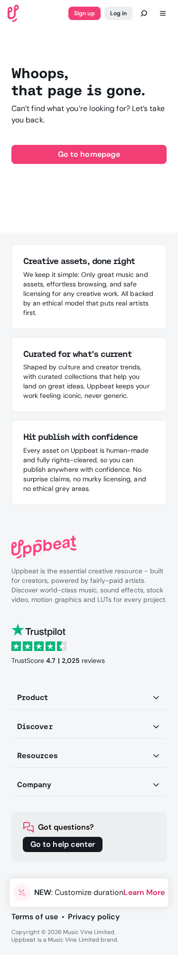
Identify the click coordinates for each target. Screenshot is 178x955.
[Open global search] (143, 13)
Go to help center (62, 844)
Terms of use (34, 917)
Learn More (144, 892)
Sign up (84, 13)
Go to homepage (89, 154)
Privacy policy (94, 917)
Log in (118, 13)
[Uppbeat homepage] (13, 13)
